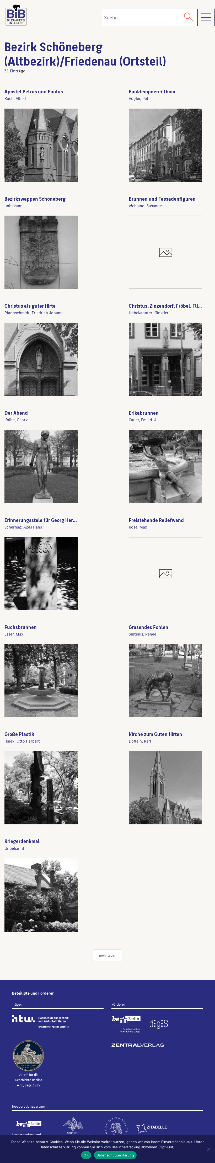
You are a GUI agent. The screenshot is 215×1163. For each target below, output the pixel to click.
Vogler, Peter (140, 98)
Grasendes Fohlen (148, 627)
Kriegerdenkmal (22, 841)
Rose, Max (138, 527)
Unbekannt (14, 848)
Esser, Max (13, 634)
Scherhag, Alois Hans (23, 527)
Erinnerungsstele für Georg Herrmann (45, 520)
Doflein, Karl (140, 741)
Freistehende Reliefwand (156, 520)
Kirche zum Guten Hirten (155, 734)
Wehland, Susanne (145, 205)
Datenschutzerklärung (115, 1155)
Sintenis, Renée (142, 634)
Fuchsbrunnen (20, 627)
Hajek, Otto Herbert (22, 741)
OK (86, 1155)
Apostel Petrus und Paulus (33, 91)
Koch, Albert (15, 98)
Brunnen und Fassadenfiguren (162, 198)
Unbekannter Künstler (149, 312)
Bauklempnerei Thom (152, 91)
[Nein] (208, 1149)
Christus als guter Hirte (30, 306)
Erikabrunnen (144, 413)
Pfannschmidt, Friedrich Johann (33, 312)
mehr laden (107, 955)
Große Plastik (19, 734)
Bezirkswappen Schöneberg (35, 198)
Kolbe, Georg (16, 419)
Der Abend (16, 413)
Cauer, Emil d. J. (143, 419)
